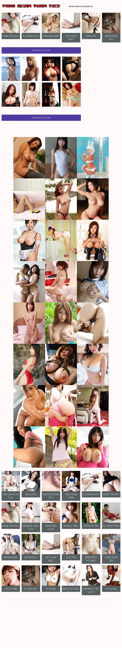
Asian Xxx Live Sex (41, 50)
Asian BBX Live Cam (41, 117)
